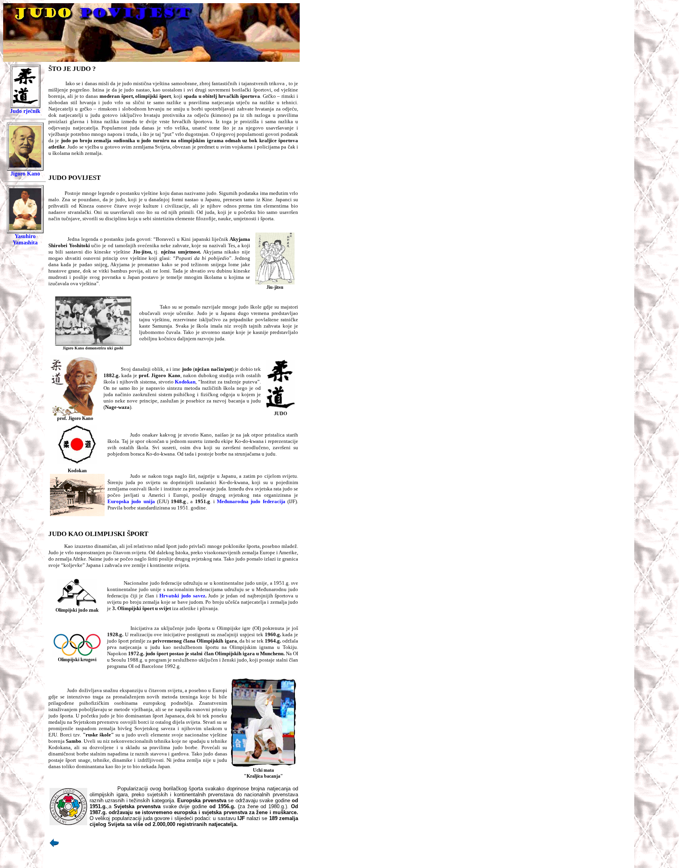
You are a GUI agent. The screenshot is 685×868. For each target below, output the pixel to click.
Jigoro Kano (25, 174)
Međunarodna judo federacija (251, 501)
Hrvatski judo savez (182, 596)
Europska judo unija (131, 501)
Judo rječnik (25, 111)
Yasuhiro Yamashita (25, 239)
